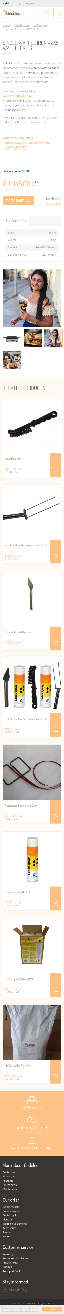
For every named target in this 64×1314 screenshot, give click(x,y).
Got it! (52, 1309)
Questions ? (53, 201)
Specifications (16, 221)
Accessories (9, 1228)
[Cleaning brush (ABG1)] (32, 425)
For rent (7, 1236)
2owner (7, 1232)
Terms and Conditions (15, 1258)
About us (8, 1180)
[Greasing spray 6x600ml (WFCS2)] (32, 945)
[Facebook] (5, 1290)
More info (35, 1311)
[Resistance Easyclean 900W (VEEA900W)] (32, 772)
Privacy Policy (10, 1262)
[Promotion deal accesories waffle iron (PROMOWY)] (32, 685)
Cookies (7, 1266)
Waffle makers (11, 1206)
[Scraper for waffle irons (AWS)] (32, 598)
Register (30, 3)
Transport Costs (12, 1271)
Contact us (9, 1172)
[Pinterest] (24, 1290)
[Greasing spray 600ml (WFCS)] (32, 859)
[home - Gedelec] (13, 12)
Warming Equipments (15, 1223)
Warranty (8, 1254)
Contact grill (9, 1215)
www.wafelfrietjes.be (18, 96)
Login (19, 3)
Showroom (9, 1176)
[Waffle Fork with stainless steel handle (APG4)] (32, 512)
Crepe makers (11, 1211)
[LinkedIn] (17, 1290)
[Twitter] (11, 1290)
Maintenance (10, 1189)
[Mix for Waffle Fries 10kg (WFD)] (32, 1032)
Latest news (10, 1185)
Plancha (7, 1219)
